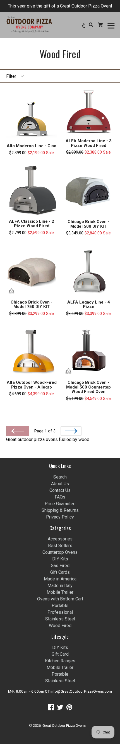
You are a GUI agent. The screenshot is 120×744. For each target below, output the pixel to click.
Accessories (60, 539)
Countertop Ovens (60, 552)
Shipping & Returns (60, 510)
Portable (60, 605)
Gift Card (60, 654)
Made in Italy (60, 585)
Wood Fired (60, 625)
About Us (60, 483)
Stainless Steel (60, 619)
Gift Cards (60, 572)
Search (60, 477)
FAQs (60, 497)
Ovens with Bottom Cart (60, 599)
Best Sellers (60, 545)
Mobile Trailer (60, 592)
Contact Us (60, 490)
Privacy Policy (60, 517)
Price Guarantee (60, 503)
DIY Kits (60, 559)
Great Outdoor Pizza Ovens (64, 725)
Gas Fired (60, 565)
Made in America (60, 579)
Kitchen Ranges (60, 660)
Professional (60, 612)
